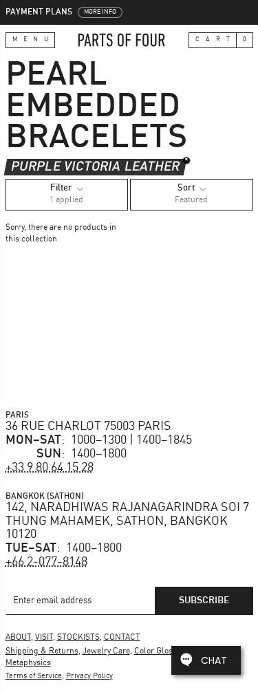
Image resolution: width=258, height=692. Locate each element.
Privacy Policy (89, 676)
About (18, 638)
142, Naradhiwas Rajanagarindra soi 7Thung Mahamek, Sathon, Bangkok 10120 (127, 521)
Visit (44, 638)
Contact (122, 638)
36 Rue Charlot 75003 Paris (88, 426)
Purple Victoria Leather (95, 166)
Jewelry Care (106, 651)
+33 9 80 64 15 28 (50, 468)
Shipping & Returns (42, 651)
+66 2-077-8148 (46, 562)
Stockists (78, 638)
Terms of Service (34, 676)
